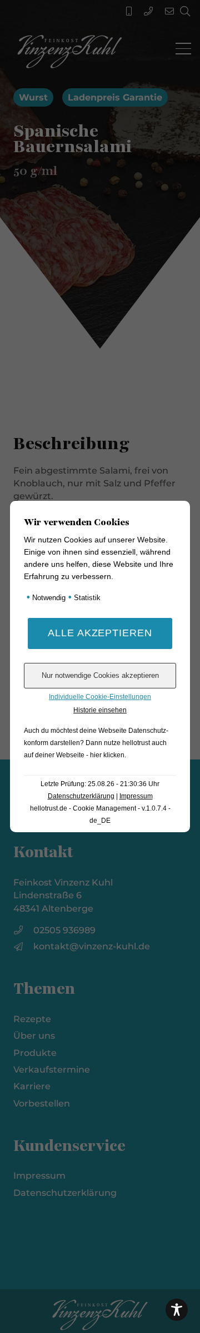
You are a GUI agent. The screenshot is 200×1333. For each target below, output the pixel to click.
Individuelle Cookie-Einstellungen (100, 697)
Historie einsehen (100, 710)
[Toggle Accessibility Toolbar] (176, 1309)
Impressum (136, 796)
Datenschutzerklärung (81, 796)
